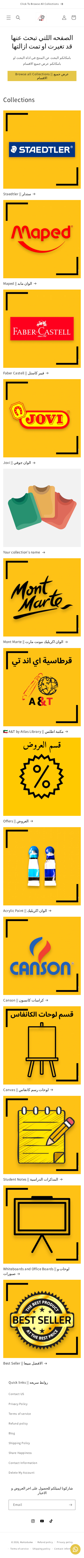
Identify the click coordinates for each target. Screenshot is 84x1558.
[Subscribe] (70, 1505)
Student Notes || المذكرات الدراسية (30, 1179)
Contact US (16, 1394)
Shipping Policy (19, 1443)
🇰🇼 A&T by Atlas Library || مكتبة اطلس (33, 731)
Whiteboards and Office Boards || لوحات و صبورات (36, 1271)
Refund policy (18, 1423)
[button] (8, 17)
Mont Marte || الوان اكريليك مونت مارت (33, 641)
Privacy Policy (18, 1404)
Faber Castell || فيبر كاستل (23, 373)
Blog (12, 1433)
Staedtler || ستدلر (17, 194)
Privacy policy (65, 1542)
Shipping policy (41, 1548)
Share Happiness (20, 1453)
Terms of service (20, 1414)
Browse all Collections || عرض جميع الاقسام (42, 76)
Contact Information (23, 1463)
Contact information (66, 1548)
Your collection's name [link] (22, 552)
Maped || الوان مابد (17, 283)
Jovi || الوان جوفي (17, 462)
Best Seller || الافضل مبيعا (23, 1363)
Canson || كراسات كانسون (23, 1000)
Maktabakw (26, 1541)
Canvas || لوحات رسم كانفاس (26, 1089)
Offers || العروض (16, 821)
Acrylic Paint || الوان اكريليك (25, 910)
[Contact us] (75, 1549)
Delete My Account (21, 1473)
